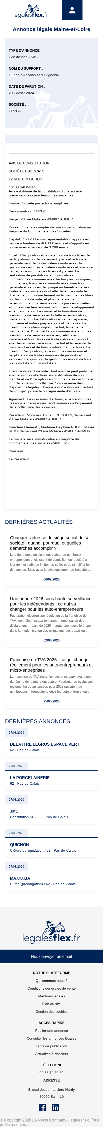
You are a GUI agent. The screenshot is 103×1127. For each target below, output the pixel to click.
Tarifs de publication (51, 1046)
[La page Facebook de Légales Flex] (45, 1110)
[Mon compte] (72, 10)
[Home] (51, 932)
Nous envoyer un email (51, 956)
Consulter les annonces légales (51, 1038)
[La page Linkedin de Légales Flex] (58, 1110)
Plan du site (51, 1004)
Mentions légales (51, 996)
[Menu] (92, 10)
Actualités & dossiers (51, 1054)
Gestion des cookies (52, 1012)
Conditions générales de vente (52, 988)
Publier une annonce (51, 1031)
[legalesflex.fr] (31, 10)
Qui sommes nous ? (52, 981)
